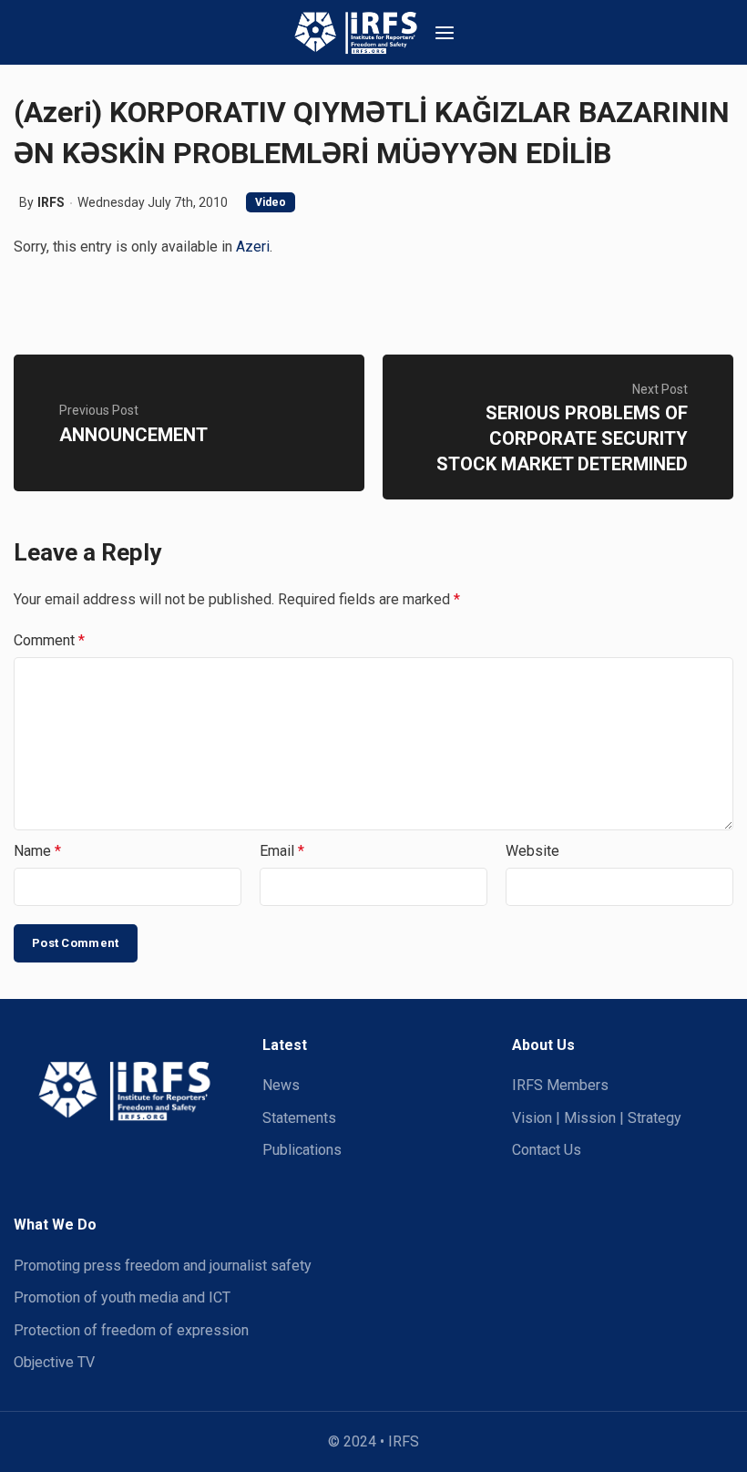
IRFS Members (560, 1085)
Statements (299, 1118)
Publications (302, 1149)
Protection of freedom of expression (131, 1330)
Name (37, 851)
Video (270, 202)
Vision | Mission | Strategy (596, 1118)
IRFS (51, 202)
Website (532, 851)
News (281, 1085)
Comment (49, 640)
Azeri (253, 246)
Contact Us (546, 1149)
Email (282, 851)
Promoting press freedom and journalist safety (163, 1265)
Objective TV (54, 1362)
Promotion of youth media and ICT (122, 1297)
